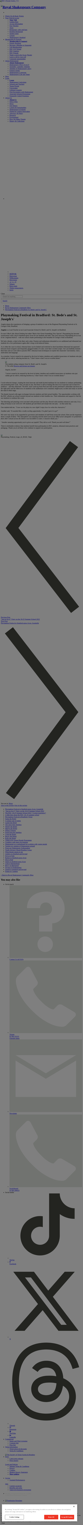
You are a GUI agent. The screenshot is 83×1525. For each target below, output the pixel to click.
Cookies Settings (14, 1517)
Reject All (51, 1517)
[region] (39, 1513)
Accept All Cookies (67, 1517)
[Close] (74, 1506)
